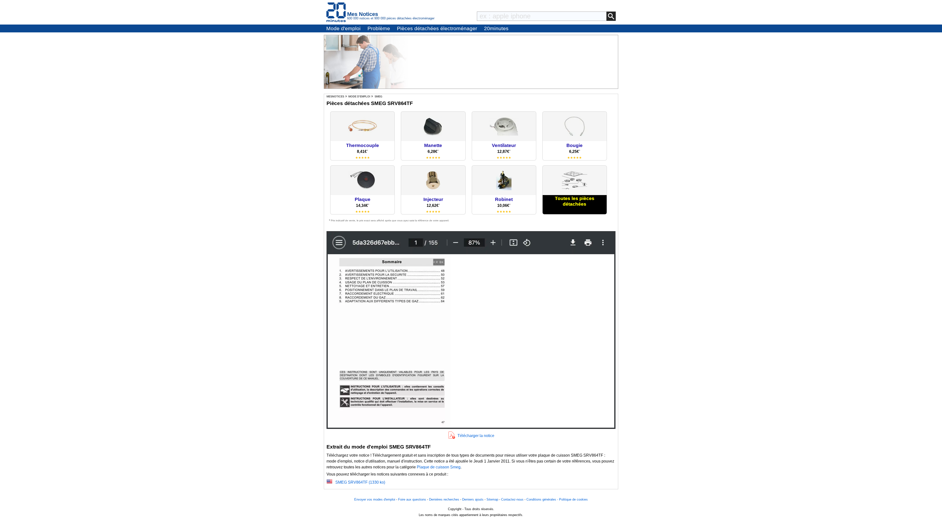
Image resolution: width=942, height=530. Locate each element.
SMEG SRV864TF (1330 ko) (360, 482)
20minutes (496, 28)
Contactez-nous (512, 499)
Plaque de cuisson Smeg (438, 467)
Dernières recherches (444, 499)
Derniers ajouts (473, 499)
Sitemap (492, 499)
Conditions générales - (542, 499)
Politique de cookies (573, 499)
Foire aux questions (412, 499)
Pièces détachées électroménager (437, 28)
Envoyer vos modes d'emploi (374, 499)
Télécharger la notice (476, 436)
